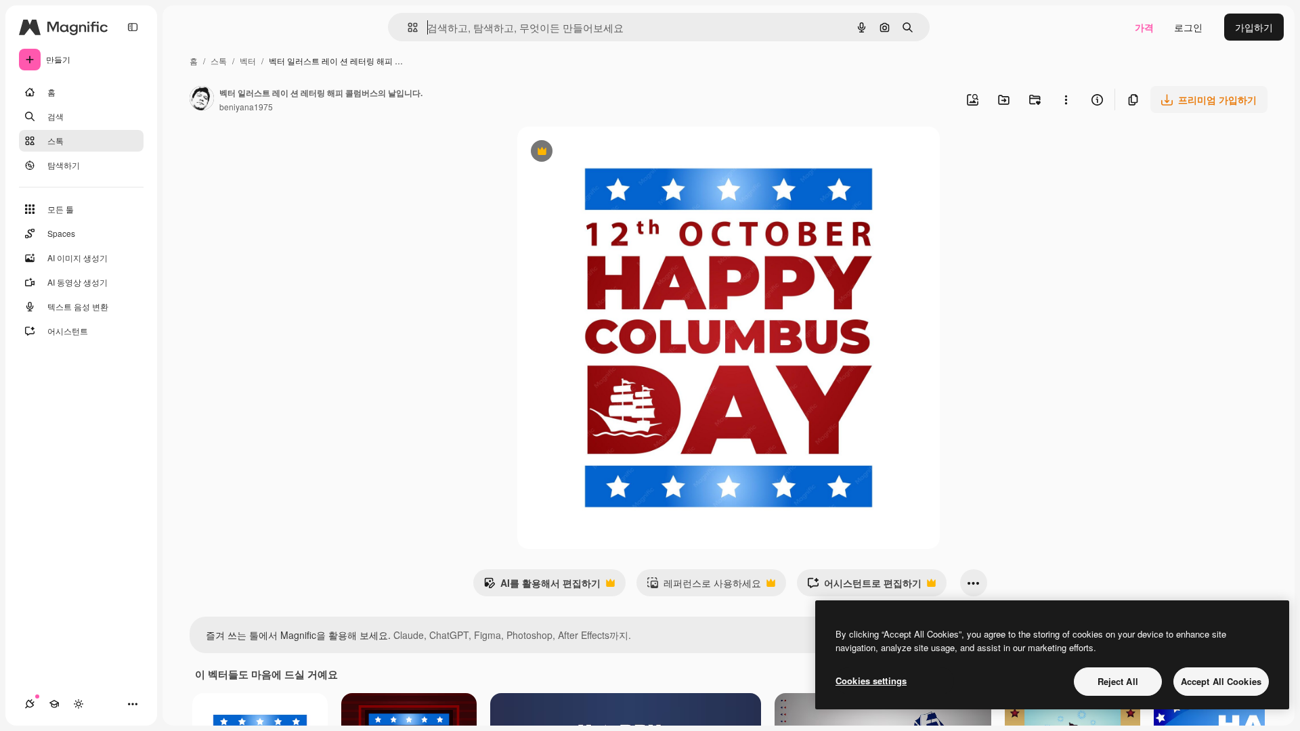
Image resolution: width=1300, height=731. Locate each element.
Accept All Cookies (1221, 681)
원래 (595, 153)
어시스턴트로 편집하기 (864, 586)
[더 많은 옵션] (1065, 99)
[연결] (30, 704)
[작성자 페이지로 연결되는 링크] (202, 99)
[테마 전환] (78, 704)
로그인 (1188, 27)
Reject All (1118, 681)
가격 (1144, 27)
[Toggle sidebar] (133, 27)
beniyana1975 (246, 106)
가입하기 (1254, 27)
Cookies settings (871, 680)
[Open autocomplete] (407, 27)
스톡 (219, 60)
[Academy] (54, 704)
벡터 (248, 60)
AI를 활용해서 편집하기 (542, 586)
